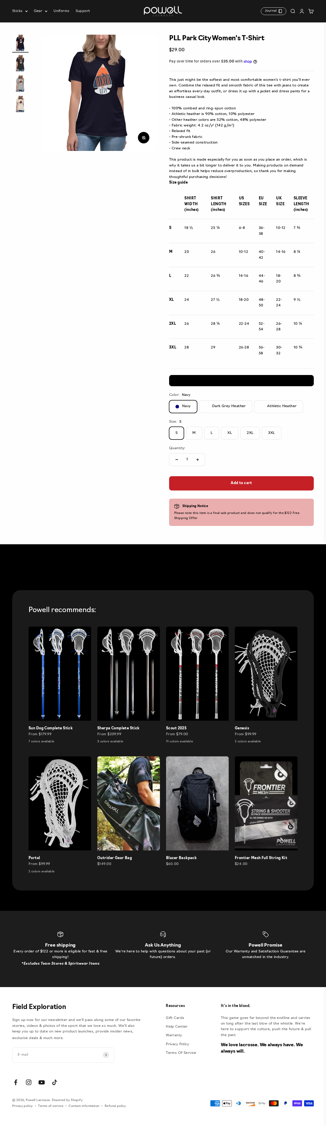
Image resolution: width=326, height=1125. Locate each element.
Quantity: (177, 448)
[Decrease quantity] (176, 460)
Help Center (177, 1027)
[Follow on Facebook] (15, 1082)
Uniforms (61, 11)
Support (83, 11)
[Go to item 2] (20, 64)
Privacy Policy (177, 1044)
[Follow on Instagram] (28, 1082)
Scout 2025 (176, 728)
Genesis (242, 728)
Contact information (84, 1106)
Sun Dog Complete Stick (51, 728)
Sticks (17, 11)
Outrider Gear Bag (114, 858)
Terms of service (50, 1106)
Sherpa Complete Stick (118, 728)
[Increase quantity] (197, 460)
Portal (34, 858)
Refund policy (115, 1106)
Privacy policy (22, 1106)
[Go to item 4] (20, 105)
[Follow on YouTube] (41, 1082)
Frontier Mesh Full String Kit (261, 858)
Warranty (174, 1035)
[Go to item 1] (20, 44)
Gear (38, 11)
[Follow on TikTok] (54, 1082)
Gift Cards (175, 1018)
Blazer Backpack (181, 858)
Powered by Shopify (67, 1100)
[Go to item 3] (20, 84)
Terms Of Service (181, 1053)
